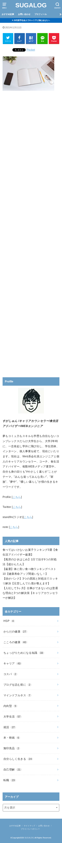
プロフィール (40, 14)
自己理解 (11, 769)
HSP (8, 620)
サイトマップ (29, 826)
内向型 (9, 705)
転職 (9, 780)
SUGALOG (31, 5)
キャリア (11, 663)
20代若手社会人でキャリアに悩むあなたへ (32, 20)
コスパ (9, 674)
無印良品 (11, 748)
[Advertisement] (31, 232)
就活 (9, 727)
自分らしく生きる (17, 758)
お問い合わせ (24, 14)
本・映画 (11, 737)
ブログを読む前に (16, 684)
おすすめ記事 (8, 14)
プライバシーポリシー (30, 829)
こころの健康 (14, 642)
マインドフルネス (16, 695)
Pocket (31, 49)
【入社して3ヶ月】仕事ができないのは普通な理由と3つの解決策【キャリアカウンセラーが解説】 (30, 593)
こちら (17, 496)
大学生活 (11, 716)
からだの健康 (14, 631)
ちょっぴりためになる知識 (23, 652)
